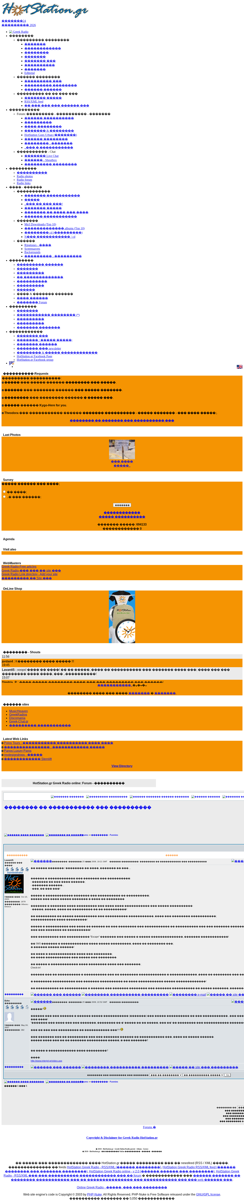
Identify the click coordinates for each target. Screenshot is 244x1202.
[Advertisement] (158, 823)
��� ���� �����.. (122, 460)
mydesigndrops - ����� (23, 754)
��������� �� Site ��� (27, 578)
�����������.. (114, 685)
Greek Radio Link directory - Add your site (30, 574)
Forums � (149, 1127)
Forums (84, 835)
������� (139, 693)
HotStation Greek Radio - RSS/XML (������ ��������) (114, 1167)
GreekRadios (18, 714)
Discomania (17, 718)
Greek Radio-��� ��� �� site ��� (31, 570)
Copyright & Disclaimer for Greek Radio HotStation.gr (122, 1137)
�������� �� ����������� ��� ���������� (77, 807)
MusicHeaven (18, 711)
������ (214, 796)
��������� (118, 796)
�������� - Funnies (104, 835)
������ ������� (175, 796)
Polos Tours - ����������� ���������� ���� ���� (58, 743)
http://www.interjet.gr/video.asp (46, 1061)
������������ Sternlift (28, 759)
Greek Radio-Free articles (19, 566)
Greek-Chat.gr (18, 721)
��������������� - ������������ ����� (54, 747)
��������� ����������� (40, 725)
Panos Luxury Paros (17, 750)
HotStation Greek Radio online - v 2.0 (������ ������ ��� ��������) (151, 1171)
